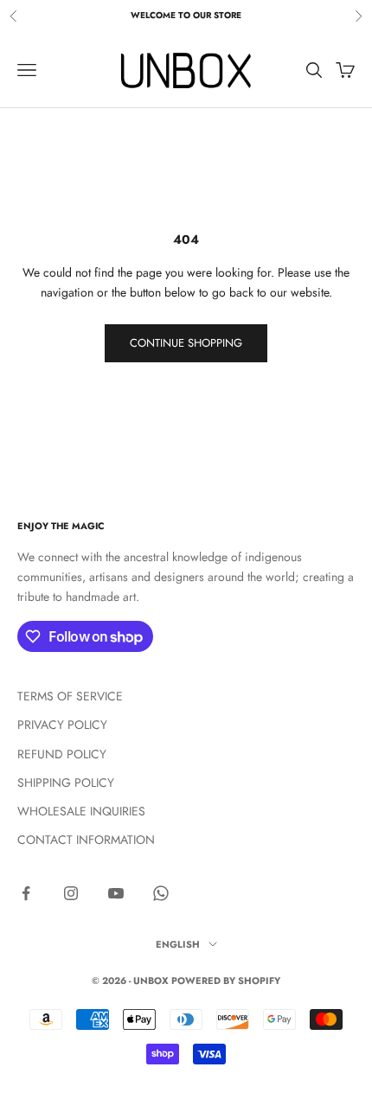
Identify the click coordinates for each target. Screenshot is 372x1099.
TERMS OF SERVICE (70, 696)
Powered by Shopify (225, 980)
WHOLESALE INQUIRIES (81, 811)
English (178, 944)
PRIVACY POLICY (62, 724)
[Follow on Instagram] (71, 893)
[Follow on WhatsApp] (161, 893)
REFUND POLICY (61, 754)
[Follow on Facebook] (26, 893)
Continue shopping (186, 343)
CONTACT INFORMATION (86, 839)
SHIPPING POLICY (65, 782)
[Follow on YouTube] (116, 893)
